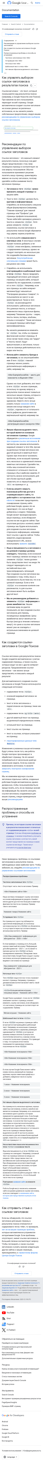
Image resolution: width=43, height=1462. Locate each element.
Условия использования (11, 1451)
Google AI (5, 1437)
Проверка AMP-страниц (11, 1406)
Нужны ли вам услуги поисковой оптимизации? (20, 1369)
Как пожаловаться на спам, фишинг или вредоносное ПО (17, 1354)
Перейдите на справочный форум (15, 1343)
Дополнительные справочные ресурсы (17, 1358)
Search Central (25, 3)
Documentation (10, 10)
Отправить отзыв (12, 34)
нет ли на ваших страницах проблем (18, 1229)
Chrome (5, 1425)
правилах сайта (7, 1290)
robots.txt (11, 500)
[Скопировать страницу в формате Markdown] (31, 86)
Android (5, 1422)
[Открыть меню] (3, 3)
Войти (37, 3)
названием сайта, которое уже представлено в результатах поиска (19, 1195)
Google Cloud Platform (10, 1433)
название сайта (27, 404)
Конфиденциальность (32, 1451)
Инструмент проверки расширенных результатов (21, 1399)
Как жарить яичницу (10, 128)
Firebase (5, 1429)
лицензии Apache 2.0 (9, 1288)
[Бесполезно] (37, 29)
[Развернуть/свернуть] (15, 40)
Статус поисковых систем (12, 1377)
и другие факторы (24, 848)
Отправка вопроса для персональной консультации (17, 1348)
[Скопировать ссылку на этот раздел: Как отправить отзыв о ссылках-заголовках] (31, 1212)
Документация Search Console (14, 1380)
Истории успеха (8, 1384)
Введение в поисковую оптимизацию (16, 1373)
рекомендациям (15, 799)
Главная (5, 24)
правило (27, 544)
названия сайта (19, 1182)
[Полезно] (33, 29)
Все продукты (7, 1441)
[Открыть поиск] (31, 2)
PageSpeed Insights (9, 1402)
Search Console (11, 16)
